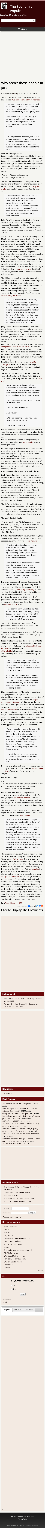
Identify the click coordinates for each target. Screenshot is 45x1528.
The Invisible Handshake (11, 1144)
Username (7, 1208)
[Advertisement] (22, 54)
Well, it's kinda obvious (13, 1244)
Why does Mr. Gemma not (14, 1256)
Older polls (7, 1300)
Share (32, 906)
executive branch (10, 604)
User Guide (8, 1093)
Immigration (9, 1265)
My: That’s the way (11, 1253)
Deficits (7, 1268)
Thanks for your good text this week (18, 1250)
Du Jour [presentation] (17, 1310)
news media (25, 815)
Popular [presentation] (7, 1310)
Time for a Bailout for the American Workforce (20, 1134)
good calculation (10, 1226)
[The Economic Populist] (4, 8)
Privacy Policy (22, 1519)
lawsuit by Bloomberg (25, 589)
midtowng (14, 94)
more (40, 1270)
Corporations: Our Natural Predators (18, 1192)
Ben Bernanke (27, 442)
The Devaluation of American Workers (19, 1198)
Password (7, 1212)
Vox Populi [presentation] (29, 1310)
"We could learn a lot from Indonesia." (26, 100)
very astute (8, 1235)
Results (5, 1302)
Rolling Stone (18, 859)
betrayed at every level (10, 876)
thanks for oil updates (12, 1241)
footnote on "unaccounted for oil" (17, 1238)
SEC (20, 903)
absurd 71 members (9, 709)
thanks (6, 1229)
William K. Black (7, 651)
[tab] (7, 1310)
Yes (14, 1285)
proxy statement (24, 269)
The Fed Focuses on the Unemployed (17, 1103)
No (14, 1289)
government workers (22, 797)
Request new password (12, 1217)
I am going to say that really (15, 1259)
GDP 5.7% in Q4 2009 (10, 1121)
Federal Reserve (31, 541)
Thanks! (7, 1232)
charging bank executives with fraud (15, 347)
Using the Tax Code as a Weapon (15, 1113)
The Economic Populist (21, 8)
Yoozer (7, 1247)
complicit (35, 869)
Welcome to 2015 (11, 1195)
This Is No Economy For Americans (18, 1201)
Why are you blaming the (13, 1262)
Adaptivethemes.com (31, 1525)
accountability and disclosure (12, 295)
